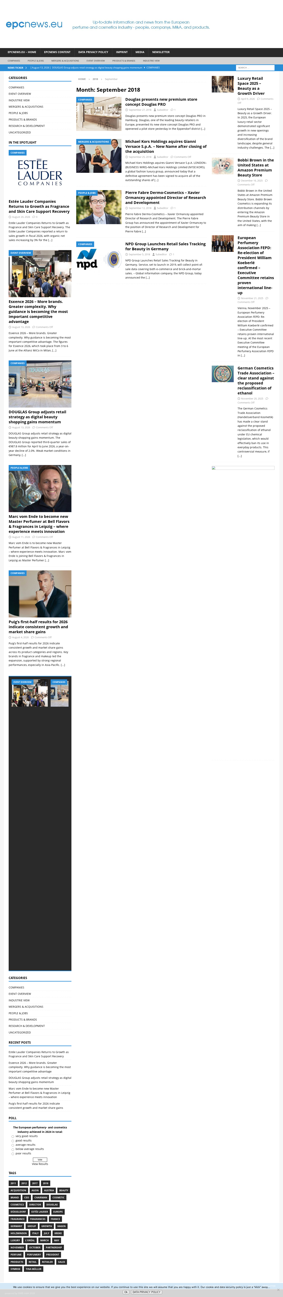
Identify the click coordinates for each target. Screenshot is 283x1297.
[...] (50, 240)
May (56, 1240)
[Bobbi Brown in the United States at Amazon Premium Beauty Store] (223, 191)
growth (46, 1226)
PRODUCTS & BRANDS (123, 60)
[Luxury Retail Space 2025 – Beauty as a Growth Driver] (223, 112)
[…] (203, 129)
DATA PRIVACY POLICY (93, 52)
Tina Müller (33, 1269)
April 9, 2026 (248, 99)
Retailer (47, 1262)
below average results (30, 1149)
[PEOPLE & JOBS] (98, 207)
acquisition (18, 1190)
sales (61, 1262)
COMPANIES (14, 60)
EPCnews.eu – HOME (22, 52)
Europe (58, 1211)
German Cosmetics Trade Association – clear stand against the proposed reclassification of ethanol (256, 380)
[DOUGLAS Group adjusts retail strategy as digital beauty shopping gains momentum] (40, 384)
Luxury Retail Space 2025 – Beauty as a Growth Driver (251, 86)
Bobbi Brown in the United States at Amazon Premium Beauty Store (256, 167)
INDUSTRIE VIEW (151, 60)
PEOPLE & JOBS (36, 60)
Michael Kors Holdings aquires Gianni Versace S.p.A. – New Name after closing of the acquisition (166, 146)
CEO (26, 1197)
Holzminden (19, 1233)
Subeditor (162, 109)
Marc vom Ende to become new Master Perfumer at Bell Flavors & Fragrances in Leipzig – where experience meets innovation (39, 524)
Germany (16, 1226)
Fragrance (18, 1219)
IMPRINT (122, 52)
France (55, 1219)
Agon (35, 1190)
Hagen (61, 1226)
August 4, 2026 (20, 637)
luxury (15, 1240)
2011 (13, 1183)
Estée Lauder (39, 1211)
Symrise (15, 1269)
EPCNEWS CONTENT (57, 52)
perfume (16, 1254)
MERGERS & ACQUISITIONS (65, 60)
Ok (126, 1292)
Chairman (40, 1197)
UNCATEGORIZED (20, 132)
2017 (35, 1183)
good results (24, 1140)
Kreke (58, 1233)
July (46, 1233)
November (17, 1247)
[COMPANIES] (98, 114)
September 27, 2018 (140, 109)
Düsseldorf (18, 1211)
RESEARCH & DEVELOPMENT (27, 126)
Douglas (52, 1204)
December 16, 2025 (252, 180)
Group (32, 1226)
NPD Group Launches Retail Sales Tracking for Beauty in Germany (165, 246)
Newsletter (161, 52)
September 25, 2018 (140, 157)
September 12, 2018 (140, 208)
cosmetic (58, 1197)
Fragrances (37, 1219)
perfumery (34, 1254)
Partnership (54, 1247)
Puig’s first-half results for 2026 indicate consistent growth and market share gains (38, 626)
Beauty (63, 1190)
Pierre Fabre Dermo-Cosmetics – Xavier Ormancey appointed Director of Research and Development (165, 197)
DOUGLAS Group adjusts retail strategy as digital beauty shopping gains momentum (37, 416)
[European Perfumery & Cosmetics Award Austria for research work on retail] (243, 610)
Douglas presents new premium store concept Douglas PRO (161, 102)
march (44, 1240)
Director (35, 1204)
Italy (35, 1233)
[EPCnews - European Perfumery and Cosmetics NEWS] (108, 46)
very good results (27, 1136)
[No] (278, 1290)
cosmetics (17, 1204)
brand (15, 1197)
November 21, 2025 (252, 298)
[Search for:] (255, 67)
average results (25, 1144)
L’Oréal (30, 1240)
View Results (40, 1164)
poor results (23, 1153)
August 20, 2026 (21, 217)
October (34, 1247)
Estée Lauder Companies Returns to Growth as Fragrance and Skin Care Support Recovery (39, 206)
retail (33, 1262)
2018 (45, 1183)
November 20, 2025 (252, 398)
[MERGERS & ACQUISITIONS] (98, 156)
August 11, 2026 (21, 537)
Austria (49, 1190)
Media (140, 52)
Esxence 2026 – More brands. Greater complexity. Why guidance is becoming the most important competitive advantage (38, 311)
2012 (24, 1183)
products (17, 1262)
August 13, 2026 (21, 327)
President (52, 1254)
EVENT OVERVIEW (96, 60)
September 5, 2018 (139, 254)
